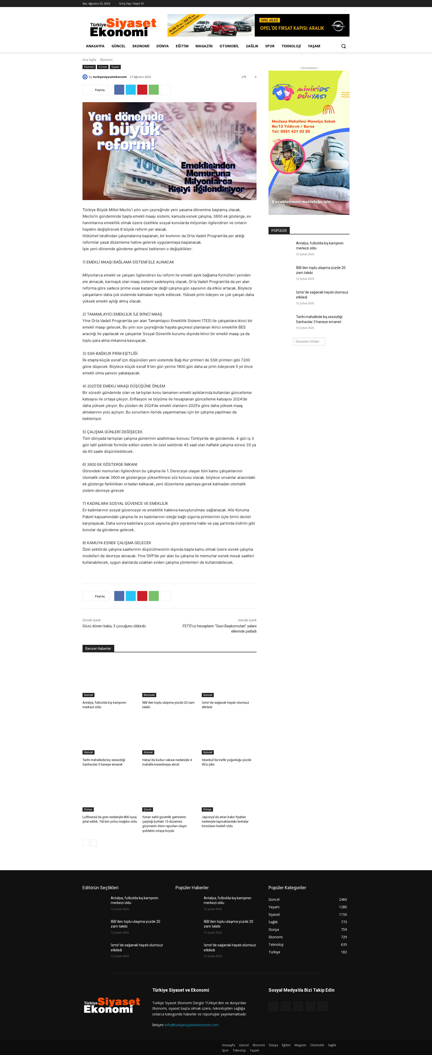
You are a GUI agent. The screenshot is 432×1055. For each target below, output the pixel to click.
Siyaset (115, 67)
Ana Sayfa (89, 60)
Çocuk (148, 809)
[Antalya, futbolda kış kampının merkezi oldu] (109, 678)
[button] (344, 46)
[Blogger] (273, 1006)
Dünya (88, 809)
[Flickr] (298, 1006)
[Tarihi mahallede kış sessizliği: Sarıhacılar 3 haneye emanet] (109, 735)
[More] (165, 90)
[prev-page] (85, 843)
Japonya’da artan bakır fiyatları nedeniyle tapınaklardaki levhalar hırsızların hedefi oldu (225, 821)
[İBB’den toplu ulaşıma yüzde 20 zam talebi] (169, 678)
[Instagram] (326, 4)
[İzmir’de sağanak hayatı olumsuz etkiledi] (229, 678)
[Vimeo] (339, 4)
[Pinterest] (142, 90)
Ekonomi (106, 60)
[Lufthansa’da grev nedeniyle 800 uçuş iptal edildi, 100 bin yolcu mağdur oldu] (109, 792)
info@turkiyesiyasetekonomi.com (191, 1024)
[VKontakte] (323, 1006)
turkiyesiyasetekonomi (110, 77)
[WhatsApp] (154, 90)
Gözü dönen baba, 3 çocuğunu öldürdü (114, 626)
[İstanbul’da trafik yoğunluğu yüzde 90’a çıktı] (229, 735)
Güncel (102, 67)
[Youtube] (347, 4)
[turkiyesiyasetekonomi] (85, 76)
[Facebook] (319, 4)
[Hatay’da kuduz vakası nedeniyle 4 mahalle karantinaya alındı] (169, 735)
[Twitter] (333, 4)
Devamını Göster (308, 341)
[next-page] (93, 843)
